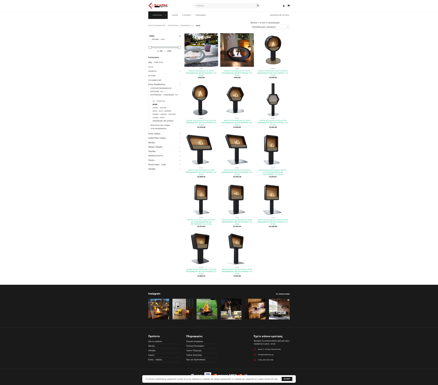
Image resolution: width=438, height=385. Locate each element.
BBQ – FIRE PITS (155, 62)
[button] (284, 5)
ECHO (155, 104)
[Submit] (258, 6)
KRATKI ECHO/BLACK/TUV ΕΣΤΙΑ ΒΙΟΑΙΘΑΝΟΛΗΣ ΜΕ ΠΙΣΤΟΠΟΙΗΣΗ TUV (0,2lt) (237, 73)
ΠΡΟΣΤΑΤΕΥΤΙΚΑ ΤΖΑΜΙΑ (160, 125)
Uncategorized (154, 80)
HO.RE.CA (152, 71)
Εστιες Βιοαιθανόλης (156, 25)
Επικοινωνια (201, 15)
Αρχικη (175, 15)
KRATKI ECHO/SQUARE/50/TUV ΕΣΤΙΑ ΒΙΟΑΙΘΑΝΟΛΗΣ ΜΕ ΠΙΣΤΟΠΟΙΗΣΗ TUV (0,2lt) (237, 222)
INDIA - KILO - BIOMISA (162, 111)
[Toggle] (179, 62)
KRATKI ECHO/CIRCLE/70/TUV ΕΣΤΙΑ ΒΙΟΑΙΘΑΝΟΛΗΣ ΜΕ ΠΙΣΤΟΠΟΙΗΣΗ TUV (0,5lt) (201, 123)
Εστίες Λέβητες (154, 134)
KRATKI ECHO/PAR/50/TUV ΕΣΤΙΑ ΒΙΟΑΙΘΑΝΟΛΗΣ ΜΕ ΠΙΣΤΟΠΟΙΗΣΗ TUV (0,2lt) (201, 172)
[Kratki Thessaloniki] (158, 5)
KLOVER (152, 76)
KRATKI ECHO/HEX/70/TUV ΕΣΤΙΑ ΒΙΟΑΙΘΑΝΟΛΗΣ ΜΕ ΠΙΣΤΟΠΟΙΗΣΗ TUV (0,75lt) (273, 123)
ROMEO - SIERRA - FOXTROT (164, 114)
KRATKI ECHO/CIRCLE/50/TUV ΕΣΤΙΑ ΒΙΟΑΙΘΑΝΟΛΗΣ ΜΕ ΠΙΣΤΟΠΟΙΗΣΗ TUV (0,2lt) (273, 73)
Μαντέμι (151, 143)
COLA (150, 67)
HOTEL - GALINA (159, 108)
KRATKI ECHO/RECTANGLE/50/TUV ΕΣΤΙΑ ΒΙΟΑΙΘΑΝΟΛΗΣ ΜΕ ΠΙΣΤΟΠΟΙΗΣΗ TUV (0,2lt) (273, 172)
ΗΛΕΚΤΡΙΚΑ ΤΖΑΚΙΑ (157, 138)
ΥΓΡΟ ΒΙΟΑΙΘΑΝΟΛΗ (158, 129)
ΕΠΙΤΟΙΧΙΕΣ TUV (156, 91)
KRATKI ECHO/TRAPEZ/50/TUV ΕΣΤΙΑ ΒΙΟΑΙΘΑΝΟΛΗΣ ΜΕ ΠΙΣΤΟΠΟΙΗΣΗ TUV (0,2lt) (201, 271)
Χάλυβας (151, 169)
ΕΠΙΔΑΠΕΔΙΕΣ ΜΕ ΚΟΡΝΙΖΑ (163, 121)
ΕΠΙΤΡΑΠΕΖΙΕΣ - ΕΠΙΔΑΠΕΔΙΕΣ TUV (181, 25)
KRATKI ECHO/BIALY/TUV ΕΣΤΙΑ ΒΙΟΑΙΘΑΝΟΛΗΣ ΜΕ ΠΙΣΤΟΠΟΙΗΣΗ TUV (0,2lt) (201, 73)
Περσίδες (152, 151)
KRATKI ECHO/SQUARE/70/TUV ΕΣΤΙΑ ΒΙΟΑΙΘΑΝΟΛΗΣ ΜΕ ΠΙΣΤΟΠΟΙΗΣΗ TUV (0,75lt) (273, 222)
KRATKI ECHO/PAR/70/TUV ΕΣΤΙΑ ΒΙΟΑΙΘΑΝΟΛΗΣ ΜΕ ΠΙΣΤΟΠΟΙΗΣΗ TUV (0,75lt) (237, 172)
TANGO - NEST (159, 117)
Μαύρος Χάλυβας (155, 147)
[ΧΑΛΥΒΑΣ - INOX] (150, 39)
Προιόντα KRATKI (155, 156)
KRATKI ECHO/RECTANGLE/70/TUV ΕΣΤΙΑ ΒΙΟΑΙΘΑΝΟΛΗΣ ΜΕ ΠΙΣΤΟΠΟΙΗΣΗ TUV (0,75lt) (201, 222)
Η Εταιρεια (186, 15)
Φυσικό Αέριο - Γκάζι (157, 165)
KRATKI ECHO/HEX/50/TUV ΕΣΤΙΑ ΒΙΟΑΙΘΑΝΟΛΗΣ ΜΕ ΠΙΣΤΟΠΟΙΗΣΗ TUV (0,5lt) (237, 123)
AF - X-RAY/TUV (159, 101)
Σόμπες (151, 160)
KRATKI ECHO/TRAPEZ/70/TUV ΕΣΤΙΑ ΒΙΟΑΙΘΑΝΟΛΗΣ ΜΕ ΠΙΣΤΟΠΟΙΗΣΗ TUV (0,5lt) (237, 271)
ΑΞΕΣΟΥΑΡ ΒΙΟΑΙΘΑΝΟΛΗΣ (160, 88)
